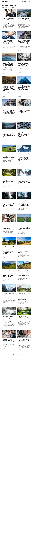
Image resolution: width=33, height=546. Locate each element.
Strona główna (29, 1)
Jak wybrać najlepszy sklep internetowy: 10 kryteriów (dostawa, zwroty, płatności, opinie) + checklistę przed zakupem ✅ (8, 180)
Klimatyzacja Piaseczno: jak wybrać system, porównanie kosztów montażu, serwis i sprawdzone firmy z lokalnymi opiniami (24, 342)
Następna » (18, 354)
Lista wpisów (24, 1)
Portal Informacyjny (6, 1)
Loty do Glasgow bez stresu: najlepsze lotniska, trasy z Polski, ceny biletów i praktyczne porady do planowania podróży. (8, 296)
